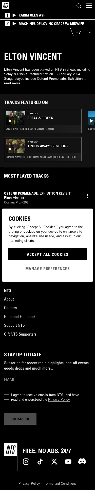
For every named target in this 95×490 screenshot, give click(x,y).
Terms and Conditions (60, 483)
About (9, 299)
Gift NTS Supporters (20, 334)
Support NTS (14, 325)
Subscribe (20, 418)
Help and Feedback (19, 316)
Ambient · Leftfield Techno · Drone (30, 129)
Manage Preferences (47, 268)
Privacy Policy (58, 399)
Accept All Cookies (47, 254)
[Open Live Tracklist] (77, 32)
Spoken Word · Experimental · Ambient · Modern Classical (42, 157)
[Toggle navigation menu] (89, 6)
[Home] (5, 5)
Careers (10, 307)
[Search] (78, 5)
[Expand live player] (89, 32)
